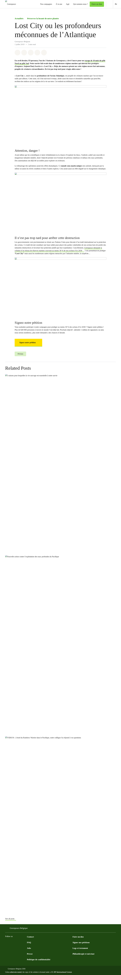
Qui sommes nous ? (80, 4)
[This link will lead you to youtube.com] (25, 942)
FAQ (29, 942)
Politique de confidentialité (38, 959)
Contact (30, 937)
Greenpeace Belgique (18, 928)
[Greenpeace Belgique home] (10, 4)
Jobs (29, 948)
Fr (118, 4)
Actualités (19, 18)
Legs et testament (80, 948)
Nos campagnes (46, 4)
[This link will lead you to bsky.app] (16, 942)
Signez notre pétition (27, 342)
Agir (67, 4)
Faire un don (78, 937)
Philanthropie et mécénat (83, 954)
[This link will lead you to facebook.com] (11, 942)
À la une (59, 4)
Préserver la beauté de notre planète (43, 18)
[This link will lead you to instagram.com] (6, 942)
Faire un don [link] (97, 4)
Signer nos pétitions (81, 942)
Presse (30, 954)
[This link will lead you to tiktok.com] (20, 942)
